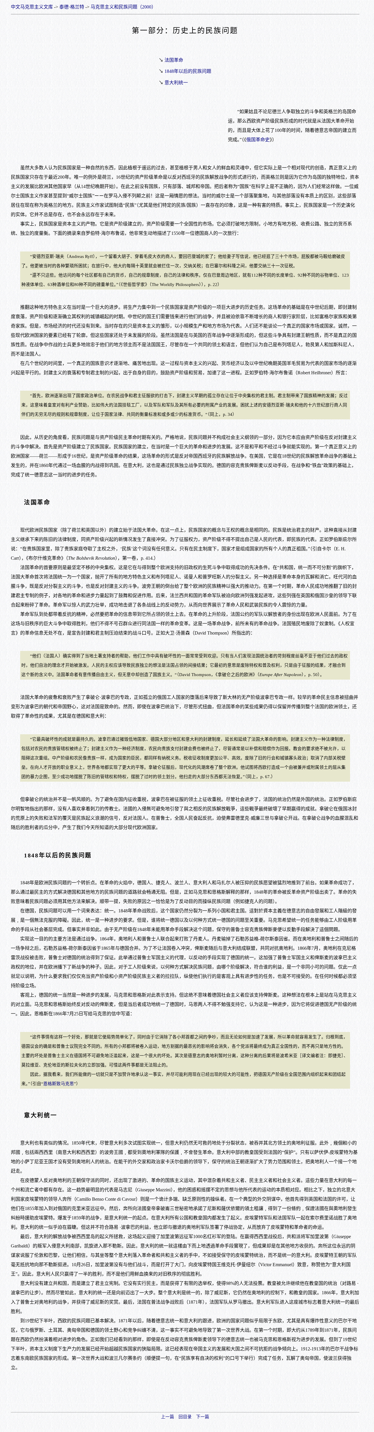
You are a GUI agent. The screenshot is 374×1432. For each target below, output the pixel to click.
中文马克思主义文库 (32, 6)
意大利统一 (176, 82)
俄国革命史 (258, 139)
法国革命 (174, 60)
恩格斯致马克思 (58, 1083)
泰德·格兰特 (71, 6)
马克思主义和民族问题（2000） (123, 6)
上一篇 (167, 1416)
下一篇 (202, 1416)
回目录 (185, 1416)
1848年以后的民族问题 (188, 71)
